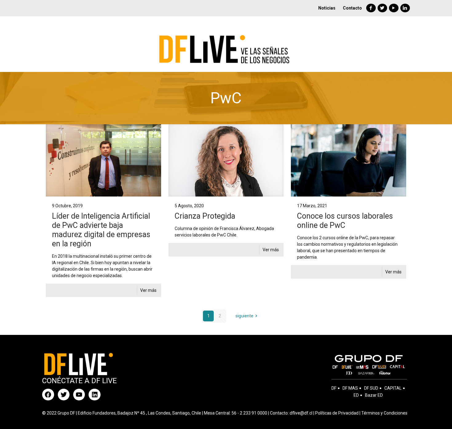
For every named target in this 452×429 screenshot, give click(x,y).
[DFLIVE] (226, 44)
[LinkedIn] (405, 8)
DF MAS (350, 388)
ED (356, 395)
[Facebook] (371, 8)
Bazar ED (374, 395)
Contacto (352, 8)
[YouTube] (393, 8)
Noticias (326, 8)
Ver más (148, 290)
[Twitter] (382, 8)
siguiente (244, 315)
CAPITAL (393, 388)
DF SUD (371, 388)
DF (333, 388)
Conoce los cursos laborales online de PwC (345, 221)
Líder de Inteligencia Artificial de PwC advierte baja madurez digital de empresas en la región (101, 230)
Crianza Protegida (205, 216)
